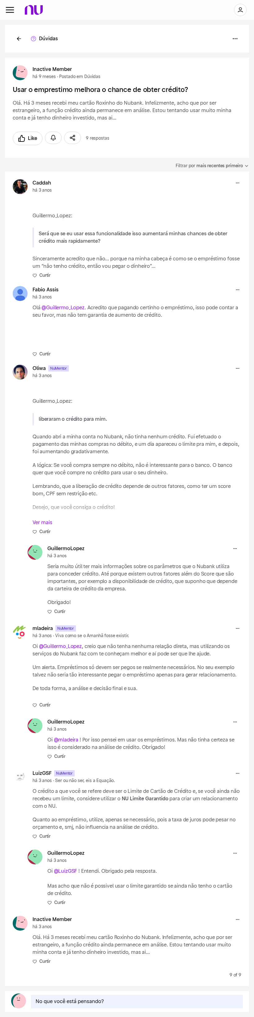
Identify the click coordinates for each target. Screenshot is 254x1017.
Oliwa (39, 368)
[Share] (72, 138)
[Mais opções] (237, 183)
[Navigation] (10, 10)
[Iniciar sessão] (240, 10)
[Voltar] (19, 39)
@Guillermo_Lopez (63, 307)
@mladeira (66, 739)
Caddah (42, 182)
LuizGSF (42, 773)
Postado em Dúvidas (79, 77)
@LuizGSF (65, 871)
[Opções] (235, 39)
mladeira (43, 628)
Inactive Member (52, 69)
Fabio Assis (46, 289)
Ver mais (42, 522)
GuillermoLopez (66, 548)
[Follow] (53, 138)
